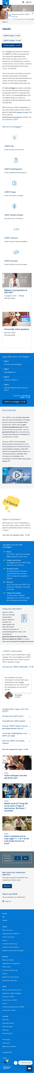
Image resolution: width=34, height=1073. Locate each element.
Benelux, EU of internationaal (10, 947)
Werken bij (5, 1030)
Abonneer (7, 886)
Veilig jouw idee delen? (12, 608)
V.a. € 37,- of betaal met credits (22, 396)
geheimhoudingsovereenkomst (12, 117)
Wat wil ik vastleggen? (12, 126)
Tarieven (4, 940)
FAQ (3, 917)
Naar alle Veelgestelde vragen (12, 749)
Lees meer (14, 141)
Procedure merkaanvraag (9, 944)
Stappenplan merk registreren (11, 933)
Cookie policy (6, 1043)
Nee (25, 858)
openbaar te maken (22, 112)
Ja (17, 858)
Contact (4, 920)
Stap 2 (6, 369)
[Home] (5, 3)
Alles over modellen (8, 960)
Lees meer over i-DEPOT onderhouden (15, 667)
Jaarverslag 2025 (7, 1033)
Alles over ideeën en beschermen (12, 990)
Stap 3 (6, 377)
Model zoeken (6, 967)
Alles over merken (7, 930)
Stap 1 (6, 361)
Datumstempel (9, 410)
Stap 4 (6, 384)
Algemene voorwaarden (9, 1046)
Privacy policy (6, 1039)
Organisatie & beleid (8, 1023)
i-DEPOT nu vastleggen (12, 402)
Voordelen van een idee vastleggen (12, 545)
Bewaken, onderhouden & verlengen (13, 950)
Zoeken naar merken (8, 937)
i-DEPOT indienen (9, 40)
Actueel (4, 913)
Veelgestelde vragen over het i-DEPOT (16, 710)
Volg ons (8, 901)
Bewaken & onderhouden (9, 980)
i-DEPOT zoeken (8, 35)
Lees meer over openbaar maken (13, 535)
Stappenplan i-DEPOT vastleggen (11, 993)
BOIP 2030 (5, 1020)
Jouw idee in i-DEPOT (8, 997)
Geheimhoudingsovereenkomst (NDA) (13, 1007)
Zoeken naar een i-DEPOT (9, 1000)
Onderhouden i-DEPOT (8, 1010)
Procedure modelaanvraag (9, 970)
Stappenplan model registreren (11, 963)
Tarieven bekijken (9, 45)
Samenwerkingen (7, 1026)
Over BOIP (5, 1016)
